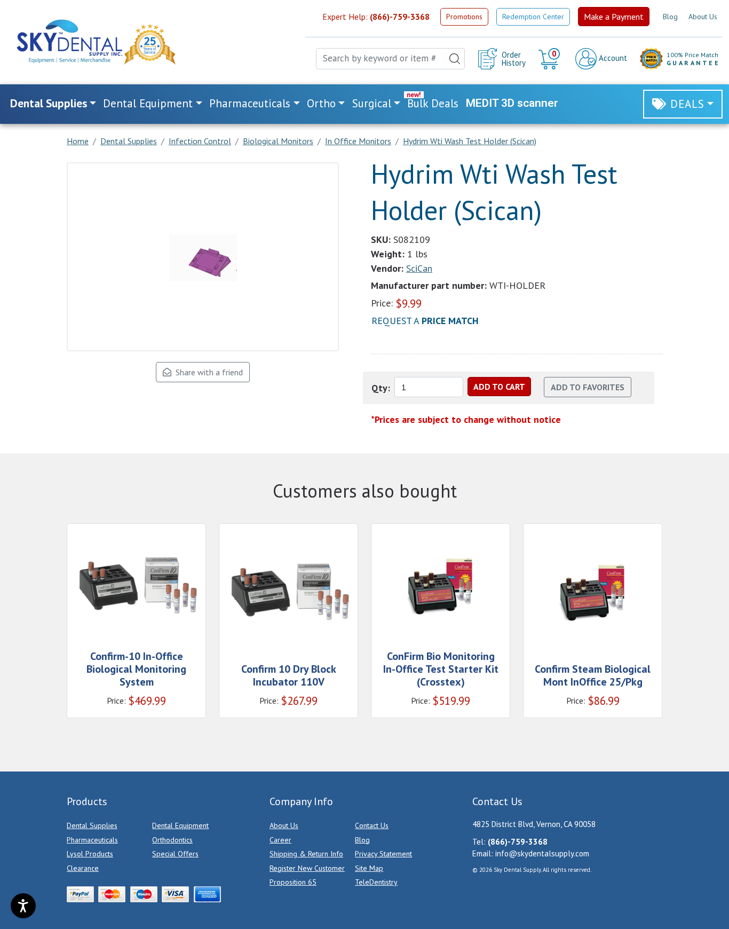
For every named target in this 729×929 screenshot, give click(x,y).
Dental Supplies (92, 825)
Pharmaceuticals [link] (249, 103)
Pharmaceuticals (92, 840)
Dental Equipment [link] (148, 103)
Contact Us (372, 825)
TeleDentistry (376, 882)
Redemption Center (533, 16)
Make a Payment (614, 16)
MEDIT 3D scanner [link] (512, 103)
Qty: (380, 388)
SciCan (419, 268)
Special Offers (175, 854)
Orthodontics (172, 840)
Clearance (83, 868)
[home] (68, 41)
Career (280, 840)
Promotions (464, 16)
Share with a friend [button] (207, 372)
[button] (550, 58)
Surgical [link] (371, 103)
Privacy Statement (383, 854)
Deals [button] (687, 104)
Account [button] (612, 58)
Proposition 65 (293, 882)
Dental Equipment (180, 825)
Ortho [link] (321, 103)
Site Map (369, 868)
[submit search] (454, 58)
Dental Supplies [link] (48, 103)
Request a (425, 320)
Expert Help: (376, 16)
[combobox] (390, 58)
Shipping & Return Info (306, 854)
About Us (702, 16)
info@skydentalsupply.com (542, 853)
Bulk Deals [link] (432, 103)
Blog (670, 16)
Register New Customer (307, 868)
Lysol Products (90, 854)
